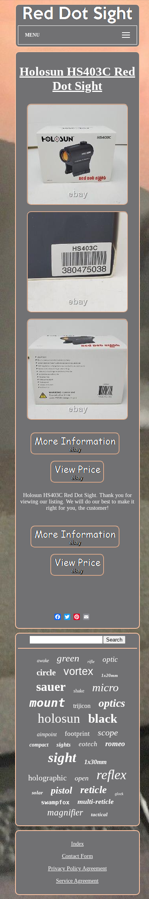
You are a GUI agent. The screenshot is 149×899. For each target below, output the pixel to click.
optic (110, 659)
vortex (78, 671)
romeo (115, 743)
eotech (88, 744)
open (82, 778)
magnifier (65, 812)
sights (63, 744)
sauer (51, 686)
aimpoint (47, 734)
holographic (47, 777)
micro (105, 687)
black (102, 718)
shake (79, 691)
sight (62, 757)
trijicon (82, 705)
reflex (111, 774)
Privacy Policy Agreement (77, 869)
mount (47, 703)
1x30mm (95, 762)
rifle (91, 661)
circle (46, 672)
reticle (93, 790)
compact (38, 745)
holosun (59, 718)
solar (37, 793)
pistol (61, 790)
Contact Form (77, 856)
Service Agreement (77, 881)
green (68, 658)
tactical (99, 814)
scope (108, 732)
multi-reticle (95, 801)
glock (119, 794)
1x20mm (109, 675)
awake (43, 660)
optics (112, 703)
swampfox (55, 802)
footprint (77, 733)
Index (77, 844)
